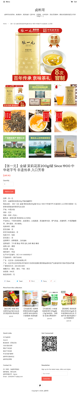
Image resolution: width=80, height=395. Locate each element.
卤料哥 (40, 10)
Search (5, 340)
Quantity (6, 180)
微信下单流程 (7, 351)
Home (5, 23)
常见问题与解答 (8, 354)
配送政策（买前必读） (10, 343)
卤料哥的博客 (7, 359)
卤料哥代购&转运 (8, 356)
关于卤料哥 (6, 337)
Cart (75, 2)
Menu (8, 2)
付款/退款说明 (7, 345)
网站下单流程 (7, 348)
